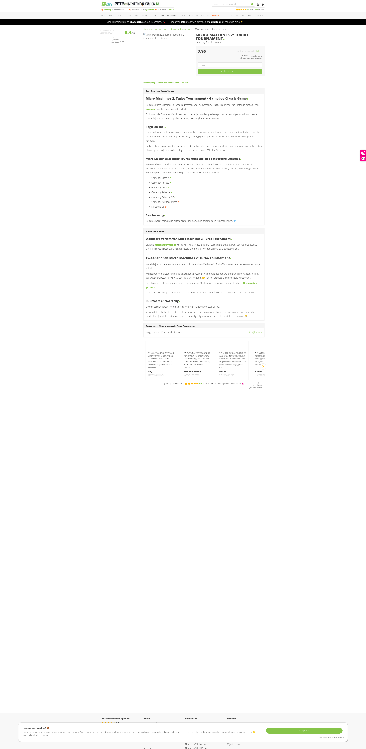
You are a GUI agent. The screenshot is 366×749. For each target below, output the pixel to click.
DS (183, 15)
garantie (251, 292)
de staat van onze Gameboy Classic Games (211, 292)
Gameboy (173, 15)
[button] (259, 51)
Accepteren (304, 730)
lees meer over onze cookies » (331, 737)
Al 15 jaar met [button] (165, 9)
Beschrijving (149, 82)
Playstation (237, 15)
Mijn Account (233, 744)
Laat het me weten (228, 71)
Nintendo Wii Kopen (195, 744)
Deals (215, 15)
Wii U (144, 15)
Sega (260, 15)
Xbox (251, 15)
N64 (120, 15)
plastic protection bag (185, 220)
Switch (154, 15)
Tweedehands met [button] (143, 9)
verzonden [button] (116, 9)
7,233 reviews (214, 383)
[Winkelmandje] (263, 4)
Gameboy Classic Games (182, 29)
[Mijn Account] (258, 4)
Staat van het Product (168, 82)
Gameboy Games (161, 29)
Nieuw (205, 15)
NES (103, 15)
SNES (111, 15)
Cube (128, 15)
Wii (136, 15)
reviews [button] (255, 9)
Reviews (185, 82)
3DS (191, 15)
